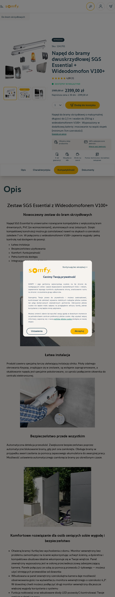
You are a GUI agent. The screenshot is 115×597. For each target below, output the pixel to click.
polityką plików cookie (63, 319)
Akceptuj (79, 331)
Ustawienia (37, 331)
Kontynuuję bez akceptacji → (75, 267)
